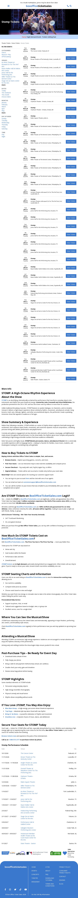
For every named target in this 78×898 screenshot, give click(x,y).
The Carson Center (27, 753)
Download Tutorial (49, 879)
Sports (34, 871)
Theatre (34, 878)
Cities (47, 867)
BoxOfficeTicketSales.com (45, 495)
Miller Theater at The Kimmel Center (28, 787)
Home (33, 867)
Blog (61, 884)
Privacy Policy (64, 867)
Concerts (35, 874)
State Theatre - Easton (28, 843)
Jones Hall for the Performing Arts (26, 800)
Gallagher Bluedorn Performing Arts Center (28, 829)
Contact (62, 876)
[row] (49, 50)
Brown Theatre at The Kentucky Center (28, 758)
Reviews (62, 880)
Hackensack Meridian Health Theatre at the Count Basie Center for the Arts (28, 837)
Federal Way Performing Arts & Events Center (29, 812)
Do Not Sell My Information (40, 894)
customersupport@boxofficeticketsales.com (39, 482)
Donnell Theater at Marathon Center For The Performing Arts (29, 770)
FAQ (46, 874)
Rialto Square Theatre (28, 782)
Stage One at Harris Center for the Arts (27, 817)
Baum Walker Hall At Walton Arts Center (27, 806)
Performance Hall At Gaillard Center (27, 823)
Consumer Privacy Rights (64, 872)
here (27, 478)
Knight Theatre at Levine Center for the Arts (29, 764)
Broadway (35, 882)
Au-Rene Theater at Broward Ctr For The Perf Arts (29, 793)
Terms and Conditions (49, 885)
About (47, 871)
